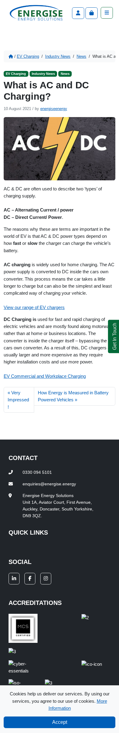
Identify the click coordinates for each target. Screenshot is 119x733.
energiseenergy (53, 108)
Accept (59, 722)
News (81, 56)
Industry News (57, 56)
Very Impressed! (18, 400)
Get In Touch (114, 336)
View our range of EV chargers (34, 307)
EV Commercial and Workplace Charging (45, 376)
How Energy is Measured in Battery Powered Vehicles (73, 396)
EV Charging (28, 56)
